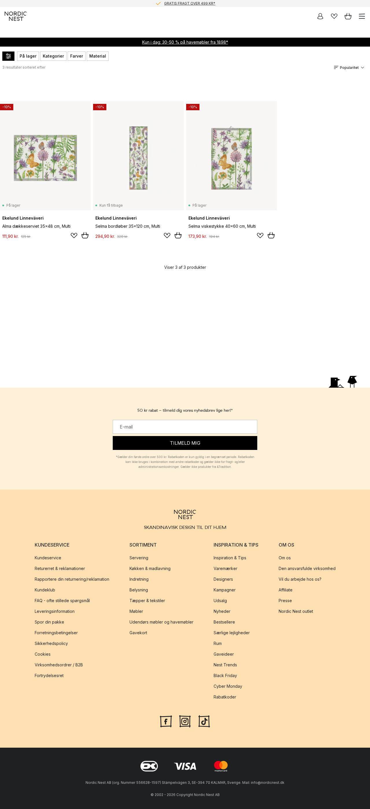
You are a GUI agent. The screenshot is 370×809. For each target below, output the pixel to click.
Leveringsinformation (55, 611)
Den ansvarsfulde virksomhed (307, 568)
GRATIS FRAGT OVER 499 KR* (189, 3)
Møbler (136, 611)
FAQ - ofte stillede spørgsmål (62, 600)
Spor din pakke (49, 621)
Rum (218, 643)
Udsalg (220, 600)
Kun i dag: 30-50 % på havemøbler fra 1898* (185, 42)
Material (97, 56)
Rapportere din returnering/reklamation (72, 579)
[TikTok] (204, 720)
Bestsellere (224, 621)
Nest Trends (225, 664)
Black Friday (225, 675)
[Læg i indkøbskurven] (85, 235)
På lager (28, 56)
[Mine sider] (320, 16)
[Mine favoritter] (334, 16)
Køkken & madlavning (150, 568)
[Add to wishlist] (74, 235)
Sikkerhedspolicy (51, 643)
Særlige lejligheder (232, 632)
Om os (285, 557)
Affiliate (286, 589)
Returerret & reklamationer (60, 568)
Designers (223, 579)
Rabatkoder (225, 696)
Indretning (139, 579)
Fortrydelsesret (49, 675)
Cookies (43, 654)
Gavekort (138, 632)
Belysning (139, 589)
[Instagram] (185, 720)
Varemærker (225, 568)
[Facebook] (165, 720)
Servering (139, 557)
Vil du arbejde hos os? (300, 579)
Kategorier (53, 56)
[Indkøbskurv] (348, 16)
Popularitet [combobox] (349, 67)
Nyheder (222, 611)
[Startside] (16, 16)
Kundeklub (45, 589)
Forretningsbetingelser (56, 632)
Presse (285, 600)
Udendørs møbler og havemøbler (161, 621)
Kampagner (225, 589)
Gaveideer (224, 654)
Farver (76, 56)
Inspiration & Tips (230, 557)
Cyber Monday (228, 686)
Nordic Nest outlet (296, 611)
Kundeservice (48, 557)
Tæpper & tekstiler (147, 600)
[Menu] (362, 16)
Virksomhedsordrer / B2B (59, 664)
